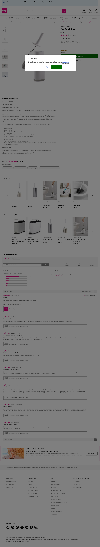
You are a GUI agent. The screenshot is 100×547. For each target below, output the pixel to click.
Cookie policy (65, 62)
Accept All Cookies (56, 67)
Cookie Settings (44, 67)
